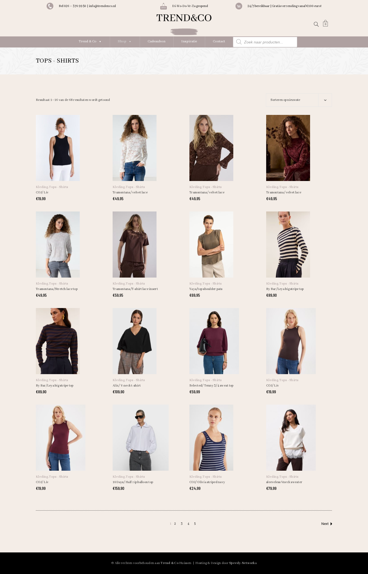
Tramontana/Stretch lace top (57, 289)
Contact (219, 41)
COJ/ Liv (42, 192)
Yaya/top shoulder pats (206, 289)
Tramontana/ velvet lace (130, 192)
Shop (122, 41)
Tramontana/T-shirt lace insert (135, 289)
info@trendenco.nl (102, 6)
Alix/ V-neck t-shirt (127, 386)
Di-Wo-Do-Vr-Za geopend (190, 6)
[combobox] (299, 100)
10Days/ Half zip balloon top (133, 482)
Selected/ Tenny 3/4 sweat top (211, 386)
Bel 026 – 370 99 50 (73, 6)
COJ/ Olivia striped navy (207, 482)
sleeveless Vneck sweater (284, 482)
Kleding (42, 187)
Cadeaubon (156, 41)
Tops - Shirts (58, 187)
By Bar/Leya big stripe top (285, 289)
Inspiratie (189, 41)
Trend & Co (87, 41)
